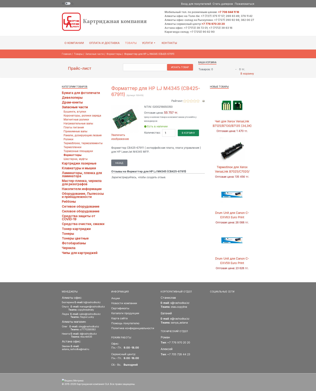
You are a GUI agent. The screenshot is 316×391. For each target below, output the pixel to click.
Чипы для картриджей (79, 253)
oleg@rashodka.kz (89, 326)
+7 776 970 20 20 (213, 23)
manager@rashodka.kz (92, 306)
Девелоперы (72, 98)
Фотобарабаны (74, 243)
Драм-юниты (72, 102)
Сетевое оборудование (80, 206)
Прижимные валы (75, 131)
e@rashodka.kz (179, 318)
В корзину (247, 73)
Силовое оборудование (80, 211)
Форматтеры (72, 155)
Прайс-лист (79, 68)
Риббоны (69, 201)
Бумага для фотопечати (81, 93)
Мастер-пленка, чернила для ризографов (82, 182)
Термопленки (72, 147)
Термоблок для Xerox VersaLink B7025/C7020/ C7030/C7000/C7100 (232, 171)
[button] (149, 43)
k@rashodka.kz (92, 302)
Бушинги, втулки (75, 111)
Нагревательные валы (78, 123)
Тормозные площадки (78, 151)
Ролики (68, 139)
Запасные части (75, 107)
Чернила (68, 248)
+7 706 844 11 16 (228, 12)
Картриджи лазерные (79, 163)
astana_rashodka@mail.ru (75, 349)
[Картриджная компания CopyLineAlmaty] (108, 21)
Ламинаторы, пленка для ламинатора (82, 174)
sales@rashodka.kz (90, 314)
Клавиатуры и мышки (79, 168)
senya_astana (179, 322)
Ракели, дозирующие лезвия (83, 135)
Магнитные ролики (76, 119)
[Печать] (203, 100)
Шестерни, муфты (76, 159)
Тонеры (68, 234)
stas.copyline (179, 306)
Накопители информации (82, 189)
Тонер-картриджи (76, 229)
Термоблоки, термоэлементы (83, 143)
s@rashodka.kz (179, 302)
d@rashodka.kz (88, 333)
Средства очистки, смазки (83, 224)
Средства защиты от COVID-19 (78, 217)
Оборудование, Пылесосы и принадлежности (83, 195)
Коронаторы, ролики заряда (82, 115)
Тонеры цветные (75, 238)
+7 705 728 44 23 (178, 354)
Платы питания (74, 127)
